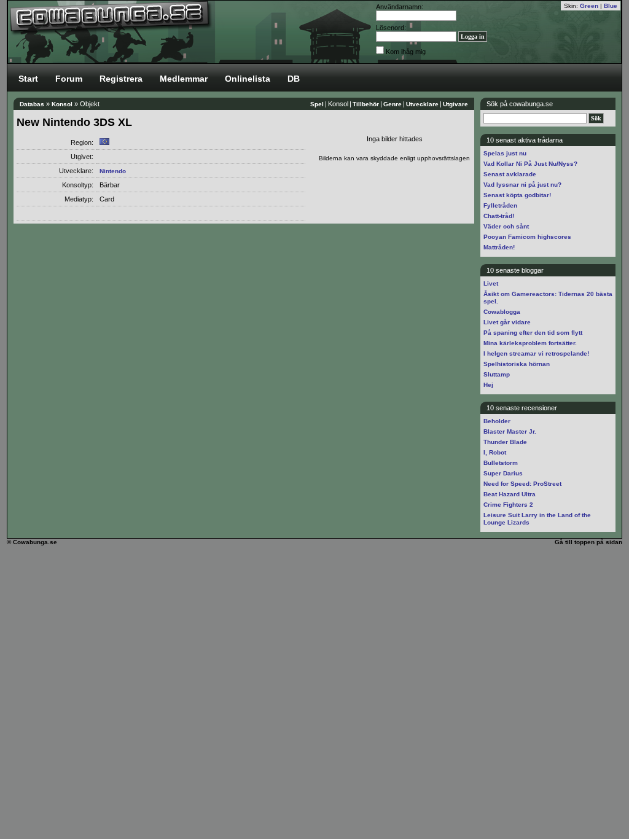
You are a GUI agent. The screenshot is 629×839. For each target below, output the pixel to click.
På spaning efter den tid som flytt (532, 332)
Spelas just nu (504, 153)
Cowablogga (501, 311)
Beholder (496, 421)
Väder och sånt (506, 226)
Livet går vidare (507, 322)
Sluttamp (496, 374)
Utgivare (455, 104)
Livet (490, 283)
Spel (317, 104)
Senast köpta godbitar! (517, 195)
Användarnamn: (399, 6)
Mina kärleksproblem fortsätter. (530, 343)
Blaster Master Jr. (509, 431)
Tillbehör (366, 104)
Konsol (62, 104)
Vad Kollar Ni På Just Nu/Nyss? (530, 163)
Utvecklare (422, 104)
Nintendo (113, 171)
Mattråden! (499, 247)
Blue (610, 5)
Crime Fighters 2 (508, 504)
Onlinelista (247, 79)
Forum (68, 79)
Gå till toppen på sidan (588, 542)
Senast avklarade (509, 174)
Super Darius (503, 473)
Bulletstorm (500, 462)
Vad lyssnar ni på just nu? (522, 184)
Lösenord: (391, 27)
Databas (32, 104)
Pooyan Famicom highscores (527, 236)
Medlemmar (184, 79)
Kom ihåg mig (406, 51)
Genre (392, 104)
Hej (488, 384)
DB (293, 79)
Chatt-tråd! (498, 216)
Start (28, 79)
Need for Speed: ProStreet (522, 483)
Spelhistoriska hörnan (516, 364)
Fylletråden (500, 205)
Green (589, 5)
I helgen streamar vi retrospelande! (536, 353)
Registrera (121, 79)
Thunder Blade (505, 442)
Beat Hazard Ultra (509, 494)
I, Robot (494, 452)
